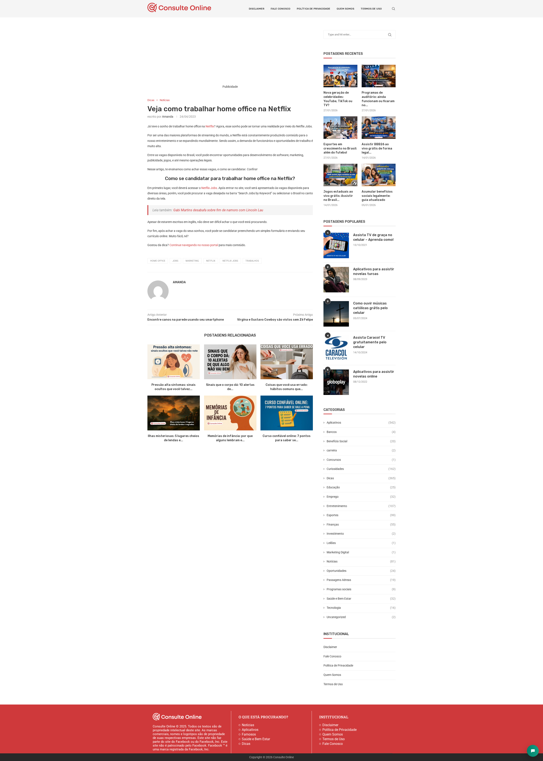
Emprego (361, 496)
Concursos (361, 459)
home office (157, 260)
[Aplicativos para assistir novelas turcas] (336, 279)
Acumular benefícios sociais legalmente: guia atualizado (377, 196)
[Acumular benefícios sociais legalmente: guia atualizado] (379, 175)
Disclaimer (256, 8)
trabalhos (252, 260)
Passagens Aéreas (361, 580)
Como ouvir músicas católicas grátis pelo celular (370, 308)
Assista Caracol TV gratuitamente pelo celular (369, 342)
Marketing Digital (361, 552)
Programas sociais (361, 589)
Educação (361, 487)
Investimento (361, 533)
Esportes (361, 515)
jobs (175, 260)
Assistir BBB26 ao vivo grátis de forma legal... (377, 148)
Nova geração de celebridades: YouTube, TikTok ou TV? (337, 99)
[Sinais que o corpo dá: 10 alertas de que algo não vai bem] (230, 361)
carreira (361, 450)
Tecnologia (361, 607)
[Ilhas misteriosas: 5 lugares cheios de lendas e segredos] (173, 413)
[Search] (393, 8)
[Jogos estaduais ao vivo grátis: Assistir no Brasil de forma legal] (340, 175)
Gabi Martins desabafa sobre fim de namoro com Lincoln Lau (218, 210)
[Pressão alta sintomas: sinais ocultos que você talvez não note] (173, 361)
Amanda (167, 116)
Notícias (361, 561)
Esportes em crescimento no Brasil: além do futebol (340, 148)
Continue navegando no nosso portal (193, 245)
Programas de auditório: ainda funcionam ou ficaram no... (378, 99)
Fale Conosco (280, 8)
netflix (210, 260)
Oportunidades (361, 570)
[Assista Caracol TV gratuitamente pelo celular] (336, 348)
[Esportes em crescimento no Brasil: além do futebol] (340, 127)
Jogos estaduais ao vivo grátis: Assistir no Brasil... (338, 196)
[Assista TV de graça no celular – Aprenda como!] (336, 245)
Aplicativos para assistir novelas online (373, 374)
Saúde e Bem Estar (361, 598)
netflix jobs (230, 260)
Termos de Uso (371, 8)
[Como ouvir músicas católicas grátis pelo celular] (336, 314)
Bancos (361, 432)
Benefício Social (361, 441)
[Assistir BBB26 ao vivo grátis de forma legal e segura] (379, 127)
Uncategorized (361, 617)
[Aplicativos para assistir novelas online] (336, 382)
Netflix (210, 126)
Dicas (361, 478)
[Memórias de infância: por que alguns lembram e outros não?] (230, 413)
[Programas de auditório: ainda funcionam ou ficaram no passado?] (379, 76)
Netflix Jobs (209, 188)
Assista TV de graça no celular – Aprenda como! (373, 237)
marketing (192, 260)
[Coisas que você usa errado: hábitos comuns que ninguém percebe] (286, 361)
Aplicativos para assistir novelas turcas (373, 271)
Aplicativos (361, 422)
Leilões (361, 543)
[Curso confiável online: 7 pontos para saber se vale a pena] (286, 413)
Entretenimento (361, 506)
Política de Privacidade (313, 8)
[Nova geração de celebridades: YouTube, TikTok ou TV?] (340, 76)
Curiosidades (361, 469)
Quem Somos (345, 8)
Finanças (361, 524)
